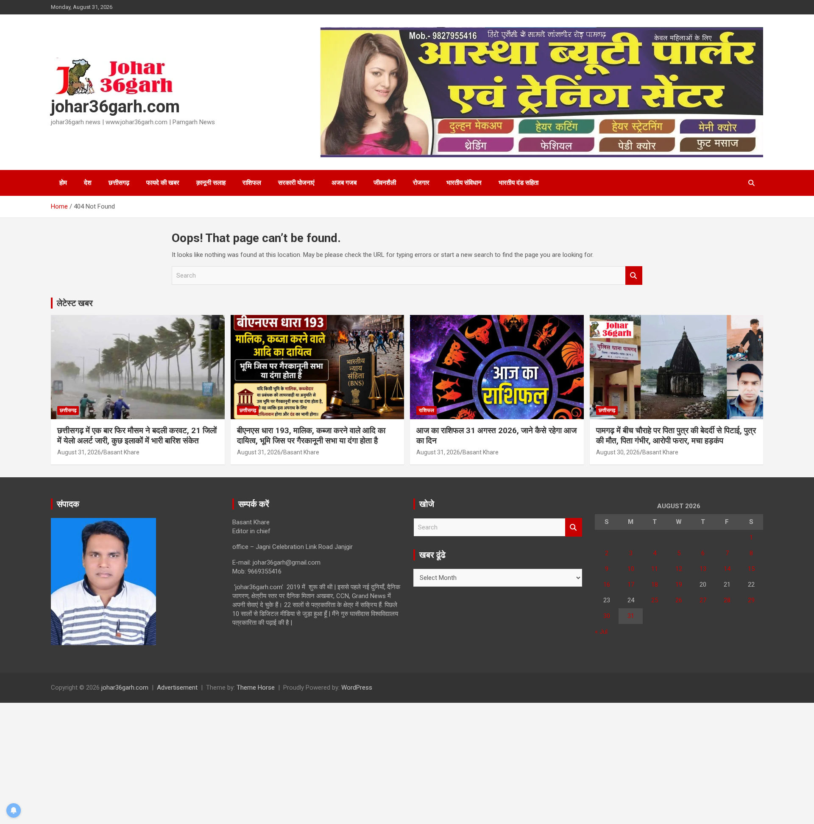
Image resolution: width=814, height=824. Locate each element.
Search (633, 275)
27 (703, 600)
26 (678, 600)
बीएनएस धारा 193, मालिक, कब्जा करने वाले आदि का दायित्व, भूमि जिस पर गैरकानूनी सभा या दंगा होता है (311, 436)
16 (606, 584)
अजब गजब (344, 183)
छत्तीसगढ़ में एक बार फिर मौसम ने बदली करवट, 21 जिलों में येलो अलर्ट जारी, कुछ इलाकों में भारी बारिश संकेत (137, 436)
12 (678, 569)
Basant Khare (121, 452)
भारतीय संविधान (464, 183)
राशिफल (252, 183)
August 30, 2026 (618, 452)
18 (654, 584)
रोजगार (421, 183)
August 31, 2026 (79, 452)
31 (630, 616)
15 (751, 569)
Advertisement (177, 687)
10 (630, 569)
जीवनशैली (385, 183)
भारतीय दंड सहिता (518, 183)
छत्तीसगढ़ (119, 183)
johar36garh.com (115, 107)
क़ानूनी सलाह (211, 183)
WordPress (356, 687)
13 (703, 569)
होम (63, 183)
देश (88, 183)
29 (751, 600)
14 (727, 569)
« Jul (601, 631)
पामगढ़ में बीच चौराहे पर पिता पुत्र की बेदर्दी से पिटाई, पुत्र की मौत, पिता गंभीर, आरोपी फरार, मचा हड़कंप (676, 436)
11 (654, 569)
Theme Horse (256, 687)
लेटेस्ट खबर (75, 303)
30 (606, 616)
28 (727, 600)
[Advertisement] (254, 762)
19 (678, 584)
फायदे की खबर (162, 183)
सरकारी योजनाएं (296, 183)
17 (630, 584)
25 (654, 600)
